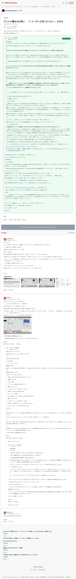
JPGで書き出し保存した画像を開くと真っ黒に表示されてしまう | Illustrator (20, 554)
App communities (9, 6)
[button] (3, 3)
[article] (38, 264)
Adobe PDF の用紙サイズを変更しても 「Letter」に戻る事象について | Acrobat (21, 538)
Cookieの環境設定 (42, 577)
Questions (5, 535)
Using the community (24, 577)
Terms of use (32, 577)
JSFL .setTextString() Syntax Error (10, 541)
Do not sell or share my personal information (56, 577)
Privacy (36, 577)
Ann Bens (9, 512)
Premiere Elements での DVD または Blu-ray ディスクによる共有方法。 (21, 146)
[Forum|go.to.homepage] (11, 3)
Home (3, 6)
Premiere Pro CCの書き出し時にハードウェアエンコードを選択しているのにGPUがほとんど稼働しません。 (28, 531)
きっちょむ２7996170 (12, 26)
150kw (8, 297)
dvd (5, 216)
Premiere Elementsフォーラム (19, 6)
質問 (27, 6)
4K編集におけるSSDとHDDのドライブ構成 (12, 547)
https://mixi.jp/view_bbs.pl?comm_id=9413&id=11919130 (23, 187)
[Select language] (66, 3)
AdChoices (69, 577)
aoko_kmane (10, 238)
